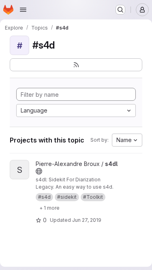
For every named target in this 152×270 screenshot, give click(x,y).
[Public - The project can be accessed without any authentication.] (39, 171)
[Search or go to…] (120, 10)
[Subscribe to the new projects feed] (76, 64)
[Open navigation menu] (23, 9)
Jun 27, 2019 (86, 220)
